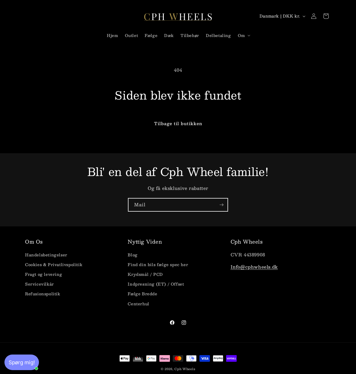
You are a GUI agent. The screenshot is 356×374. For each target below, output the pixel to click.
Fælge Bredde (142, 293)
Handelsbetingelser (46, 254)
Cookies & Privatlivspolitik (53, 264)
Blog (132, 254)
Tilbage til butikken (178, 123)
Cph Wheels (184, 368)
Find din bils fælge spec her (158, 264)
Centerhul (138, 303)
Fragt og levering (43, 274)
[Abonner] (221, 205)
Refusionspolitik (42, 293)
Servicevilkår (39, 284)
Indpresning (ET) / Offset (156, 284)
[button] (243, 35)
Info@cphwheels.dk (254, 267)
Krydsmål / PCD (145, 274)
